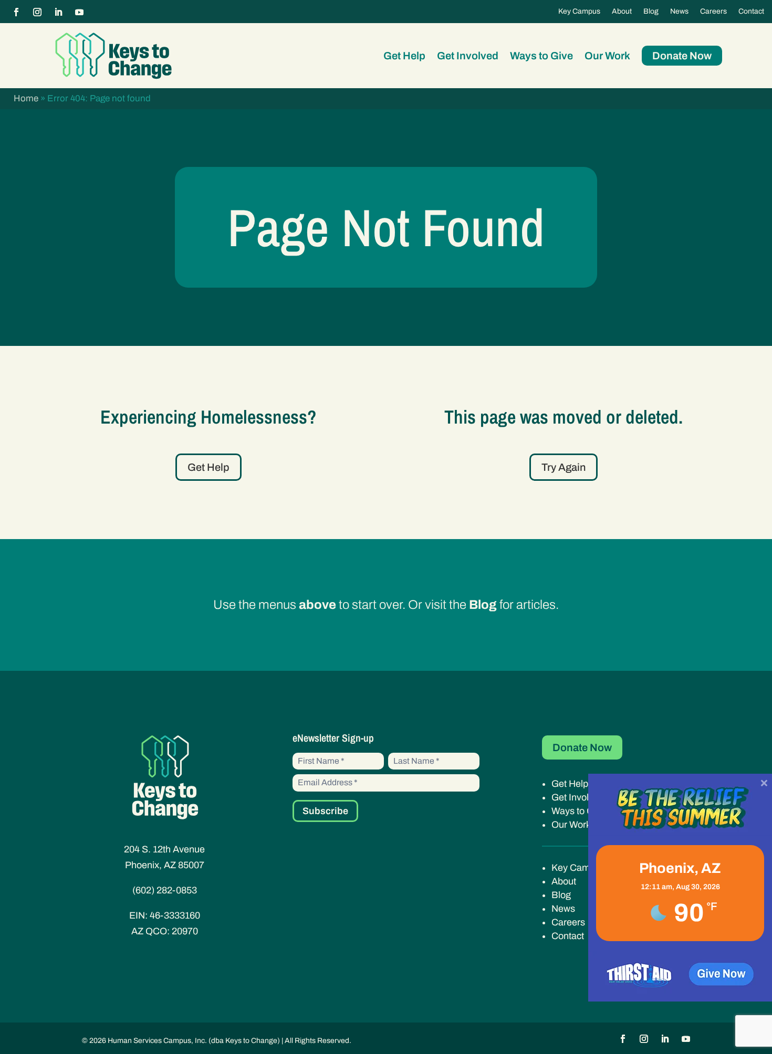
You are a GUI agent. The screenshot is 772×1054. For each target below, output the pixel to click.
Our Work (607, 55)
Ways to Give (541, 55)
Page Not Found (386, 227)
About (622, 11)
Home (26, 98)
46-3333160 (175, 915)
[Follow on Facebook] (16, 12)
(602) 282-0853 (164, 890)
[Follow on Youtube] (79, 12)
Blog (651, 11)
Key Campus (579, 11)
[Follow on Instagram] (37, 12)
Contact (751, 11)
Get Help (404, 55)
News (679, 11)
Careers (713, 11)
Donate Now (682, 55)
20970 (185, 931)
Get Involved (467, 55)
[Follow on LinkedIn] (58, 12)
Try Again (563, 467)
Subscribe (325, 811)
